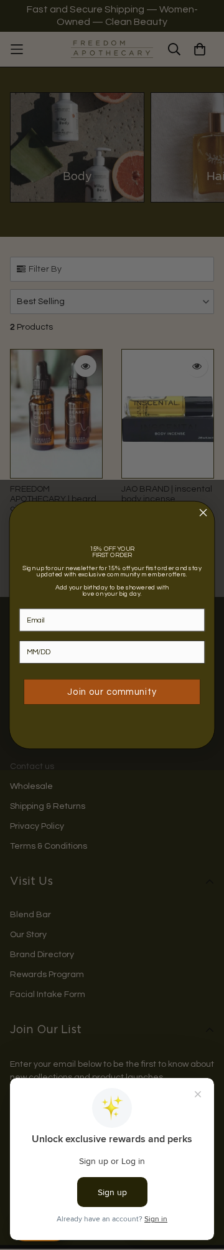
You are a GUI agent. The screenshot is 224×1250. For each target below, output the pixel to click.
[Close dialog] (203, 513)
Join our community (111, 692)
